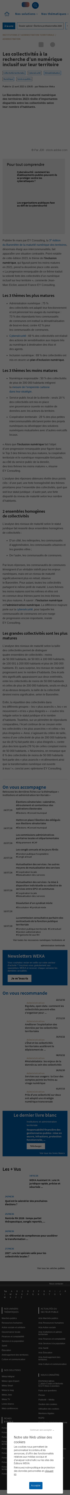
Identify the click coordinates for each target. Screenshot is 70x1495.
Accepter (36, 1485)
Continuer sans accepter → (42, 1430)
